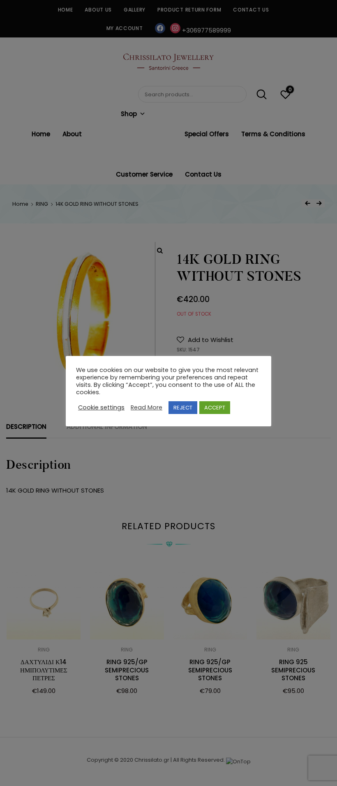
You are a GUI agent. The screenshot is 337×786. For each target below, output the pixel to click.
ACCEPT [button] (214, 408)
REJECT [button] (182, 408)
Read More (146, 407)
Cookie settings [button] (101, 407)
